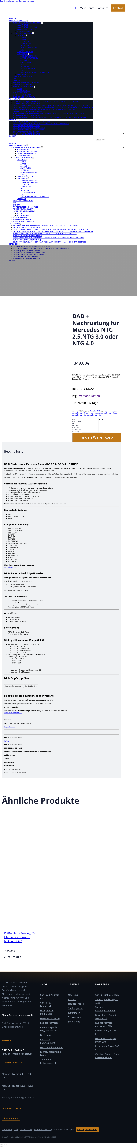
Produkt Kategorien (17, 21)
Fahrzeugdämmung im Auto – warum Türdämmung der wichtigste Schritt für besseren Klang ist (53, 107)
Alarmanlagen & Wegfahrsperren (27, 23)
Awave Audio (26, 44)
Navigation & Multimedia (23, 87)
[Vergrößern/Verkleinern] (0, 1144)
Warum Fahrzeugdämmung (105, 1009)
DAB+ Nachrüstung (50, 1018)
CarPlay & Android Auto (23, 76)
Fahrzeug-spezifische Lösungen (26, 83)
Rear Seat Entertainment (23, 85)
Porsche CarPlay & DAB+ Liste (108, 1048)
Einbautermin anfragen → (13, 713)
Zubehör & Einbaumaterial (24, 97)
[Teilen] (4, 1144)
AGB (16, 1129)
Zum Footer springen (26, 1)
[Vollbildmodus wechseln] (2, 1144)
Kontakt (118, 8)
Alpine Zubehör (23, 91)
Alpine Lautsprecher (29, 56)
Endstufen (21, 35)
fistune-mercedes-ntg (93, 413)
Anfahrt (103, 8)
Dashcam (17, 81)
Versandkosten (89, 396)
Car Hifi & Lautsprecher (22, 33)
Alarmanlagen (23, 25)
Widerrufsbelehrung (43, 1129)
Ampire (23, 39)
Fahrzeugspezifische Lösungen (50, 1053)
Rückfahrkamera (20, 93)
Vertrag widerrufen (87, 1129)
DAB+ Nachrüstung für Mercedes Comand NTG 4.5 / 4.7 (20, 937)
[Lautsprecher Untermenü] (28, 54)
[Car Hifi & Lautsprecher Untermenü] (33, 33)
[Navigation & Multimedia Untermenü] (34, 87)
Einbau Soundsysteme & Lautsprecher (28, 130)
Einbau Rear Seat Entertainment (26, 132)
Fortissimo (25, 46)
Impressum (7, 1129)
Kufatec (7, 741)
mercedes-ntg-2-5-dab (109, 413)
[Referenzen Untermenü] (19, 120)
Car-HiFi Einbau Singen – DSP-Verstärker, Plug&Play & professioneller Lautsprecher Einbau (50, 105)
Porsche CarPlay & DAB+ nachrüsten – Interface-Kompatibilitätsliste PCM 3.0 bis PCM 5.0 (48, 113)
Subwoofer (21, 74)
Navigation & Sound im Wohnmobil (27, 111)
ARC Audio (25, 42)
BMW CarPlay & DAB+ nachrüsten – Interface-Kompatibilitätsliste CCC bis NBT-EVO (46, 101)
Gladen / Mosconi (28, 68)
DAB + (15, 78)
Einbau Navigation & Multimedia (26, 126)
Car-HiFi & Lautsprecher (47, 1004)
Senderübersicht (31, 686)
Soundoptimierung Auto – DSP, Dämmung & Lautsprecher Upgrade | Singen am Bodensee (49, 118)
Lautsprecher (22, 54)
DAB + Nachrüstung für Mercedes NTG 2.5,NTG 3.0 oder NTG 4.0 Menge (77, 425)
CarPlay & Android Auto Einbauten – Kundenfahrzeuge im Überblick (41, 124)
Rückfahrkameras (49, 1022)
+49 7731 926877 (13, 1049)
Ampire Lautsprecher (29, 58)
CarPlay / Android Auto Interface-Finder (107, 1055)
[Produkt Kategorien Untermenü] (26, 21)
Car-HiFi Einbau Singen (107, 994)
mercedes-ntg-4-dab (94, 415)
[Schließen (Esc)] (6, 1144)
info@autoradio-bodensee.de (17, 1053)
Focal (23, 64)
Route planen (11, 1118)
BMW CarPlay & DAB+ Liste (106, 1032)
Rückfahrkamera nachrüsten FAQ (27, 115)
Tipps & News (14, 99)
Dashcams (45, 1035)
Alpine (23, 37)
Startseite (13, 19)
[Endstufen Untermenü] (26, 35)
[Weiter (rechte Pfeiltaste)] (2, 1146)
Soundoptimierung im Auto (106, 1001)
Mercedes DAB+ (95, 411)
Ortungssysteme (23, 31)
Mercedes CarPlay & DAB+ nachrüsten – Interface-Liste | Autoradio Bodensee (45, 109)
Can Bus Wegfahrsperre (26, 29)
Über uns (73, 994)
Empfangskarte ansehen (13, 686)
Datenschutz (26, 1129)
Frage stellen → (9, 727)
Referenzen (14, 120)
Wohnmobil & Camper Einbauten (26, 134)
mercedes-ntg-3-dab (79, 415)
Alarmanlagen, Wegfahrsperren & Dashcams (31, 122)
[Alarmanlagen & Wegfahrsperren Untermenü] (42, 23)
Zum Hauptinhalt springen (9, 1)
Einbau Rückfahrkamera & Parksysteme (29, 128)
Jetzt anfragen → (10, 567)
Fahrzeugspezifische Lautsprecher (35, 72)
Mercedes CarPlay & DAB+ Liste (105, 1040)
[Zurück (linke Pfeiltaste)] (0, 1146)
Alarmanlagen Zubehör (27, 27)
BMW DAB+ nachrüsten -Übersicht (27, 103)
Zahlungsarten (75, 1008)
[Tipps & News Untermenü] (20, 99)
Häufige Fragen (76, 1003)
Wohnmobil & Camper (22, 95)
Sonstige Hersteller (29, 48)
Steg (22, 50)
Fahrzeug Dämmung (25, 52)
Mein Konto (87, 8)
